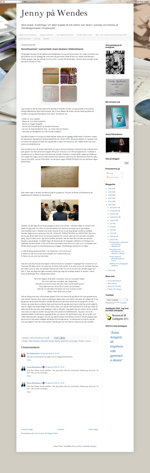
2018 (110, 195)
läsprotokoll (65, 341)
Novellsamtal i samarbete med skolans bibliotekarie (119, 244)
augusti (113, 220)
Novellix (81, 341)
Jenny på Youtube (114, 286)
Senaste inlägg (27, 429)
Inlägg (110, 173)
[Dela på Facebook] (62, 338)
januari (113, 239)
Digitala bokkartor (46, 35)
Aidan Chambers (34, 341)
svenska (88, 341)
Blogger (93, 446)
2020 (110, 189)
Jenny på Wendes (54, 13)
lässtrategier (73, 341)
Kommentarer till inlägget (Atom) (46, 433)
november (114, 211)
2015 (110, 205)
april (112, 230)
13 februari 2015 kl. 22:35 (54, 383)
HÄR (67, 139)
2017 (110, 198)
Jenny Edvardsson (34, 367)
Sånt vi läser (112, 283)
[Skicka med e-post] (55, 338)
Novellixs (53, 59)
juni (111, 223)
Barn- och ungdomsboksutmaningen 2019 (111, 35)
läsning (57, 341)
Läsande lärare (25, 39)
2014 (110, 270)
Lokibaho (78, 446)
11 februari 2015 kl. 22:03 (49, 353)
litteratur (51, 341)
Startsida (61, 429)
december (114, 207)
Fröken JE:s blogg (114, 289)
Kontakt (46, 39)
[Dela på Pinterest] (64, 338)
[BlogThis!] (57, 338)
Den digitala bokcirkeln (65, 35)
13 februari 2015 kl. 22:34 (54, 367)
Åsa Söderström (33, 353)
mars (112, 233)
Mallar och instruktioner (28, 35)
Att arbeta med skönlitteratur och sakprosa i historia (117, 251)
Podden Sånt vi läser (84, 35)
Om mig (37, 39)
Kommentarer (113, 177)
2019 (110, 192)
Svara (29, 360)
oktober (113, 214)
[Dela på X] (59, 338)
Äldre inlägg (93, 429)
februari (113, 236)
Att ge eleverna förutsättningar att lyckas (117, 258)
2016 (110, 201)
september (114, 217)
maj (111, 227)
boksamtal (44, 341)
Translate (122, 303)
